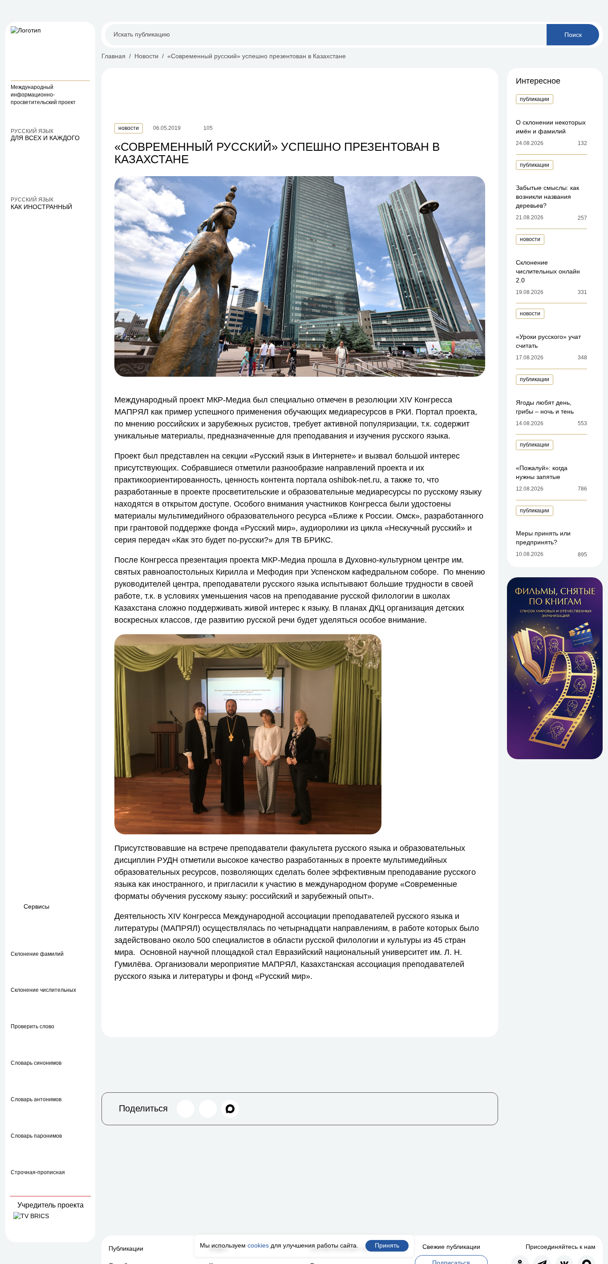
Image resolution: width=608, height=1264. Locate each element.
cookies (258, 1245)
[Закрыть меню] (84, 32)
